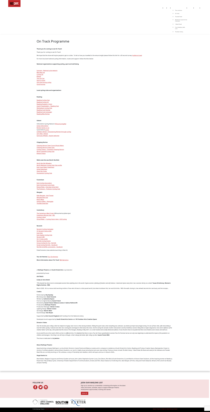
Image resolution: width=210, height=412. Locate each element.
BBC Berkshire (64, 260)
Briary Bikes (40, 199)
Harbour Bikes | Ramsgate (45, 201)
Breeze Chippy (41, 153)
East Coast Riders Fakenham (45, 167)
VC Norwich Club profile (44, 231)
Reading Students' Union (44, 104)
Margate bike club (42, 197)
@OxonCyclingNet (60, 124)
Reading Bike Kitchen (43, 114)
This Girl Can (40, 78)
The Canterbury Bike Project (45, 213)
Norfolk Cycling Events (44, 241)
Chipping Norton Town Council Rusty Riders (50, 145)
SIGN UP (84, 393)
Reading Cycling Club (43, 100)
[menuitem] (166, 7)
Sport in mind (41, 80)
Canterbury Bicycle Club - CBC (46, 215)
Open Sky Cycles (42, 171)
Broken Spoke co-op (43, 128)
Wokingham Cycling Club (44, 108)
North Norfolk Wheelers (44, 163)
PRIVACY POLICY (156, 409)
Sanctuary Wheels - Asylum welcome (48, 136)
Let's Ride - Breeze (42, 134)
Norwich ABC (41, 237)
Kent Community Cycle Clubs (45, 185)
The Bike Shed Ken (42, 203)
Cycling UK (40, 74)
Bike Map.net (41, 72)
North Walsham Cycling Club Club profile (49, 165)
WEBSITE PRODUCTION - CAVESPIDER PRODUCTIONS (72, 409)
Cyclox (47, 130)
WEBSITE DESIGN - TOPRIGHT (52, 409)
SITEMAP (175, 409)
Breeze (39, 76)
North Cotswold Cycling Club (45, 151)
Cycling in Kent (41, 217)
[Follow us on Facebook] (35, 387)
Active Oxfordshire (42, 126)
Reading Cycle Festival (43, 110)
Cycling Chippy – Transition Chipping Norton (50, 149)
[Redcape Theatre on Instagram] (45, 387)
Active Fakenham (42, 169)
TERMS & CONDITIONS (167, 409)
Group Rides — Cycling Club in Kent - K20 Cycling (52, 219)
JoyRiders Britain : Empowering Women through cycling (54, 132)
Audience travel (137, 55)
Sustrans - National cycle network (47, 70)
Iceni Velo (40, 233)
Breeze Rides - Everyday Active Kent (47, 187)
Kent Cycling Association (44, 183)
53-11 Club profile (42, 239)
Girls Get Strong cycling (44, 82)
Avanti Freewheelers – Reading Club (48, 106)
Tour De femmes (53, 257)
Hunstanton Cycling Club (44, 173)
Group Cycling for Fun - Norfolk (46, 243)
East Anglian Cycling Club (44, 235)
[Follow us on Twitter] (40, 387)
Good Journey (41, 84)
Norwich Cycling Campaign (45, 229)
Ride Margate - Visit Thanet (45, 195)
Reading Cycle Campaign (44, 112)
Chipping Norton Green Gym (45, 147)
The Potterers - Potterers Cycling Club (48, 189)
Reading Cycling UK (43, 102)
